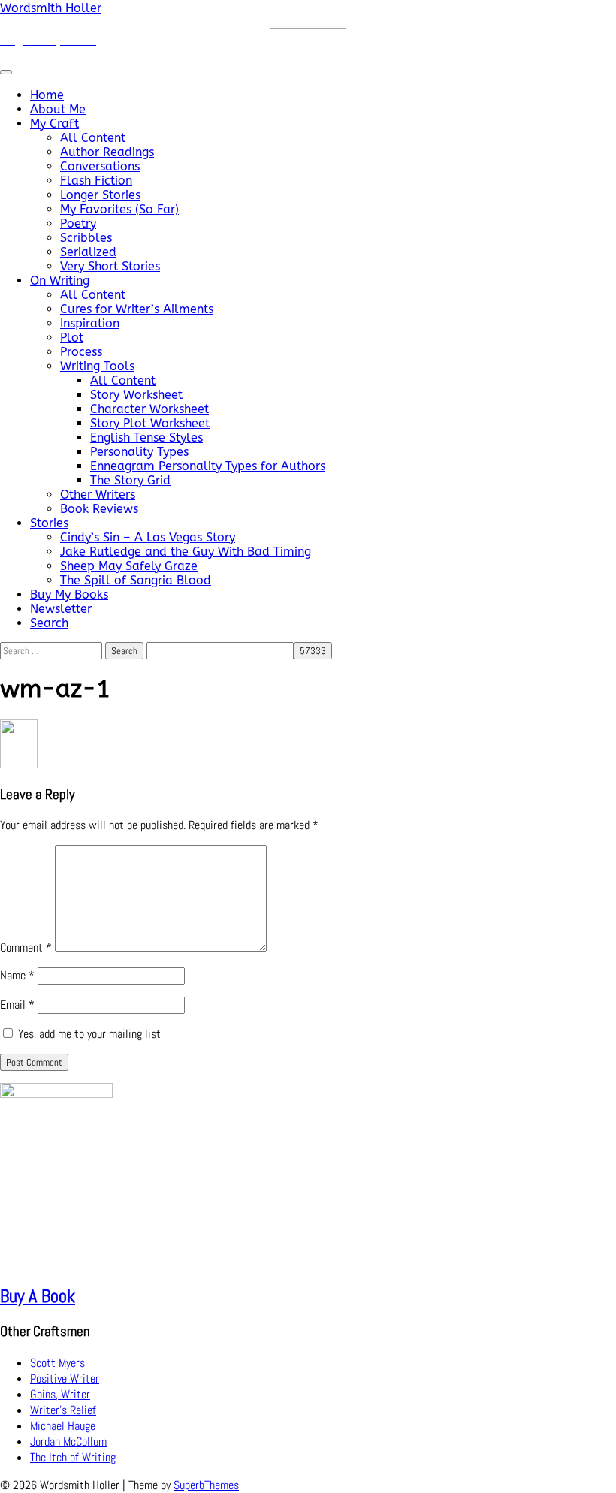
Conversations (100, 166)
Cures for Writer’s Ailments (136, 309)
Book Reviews (99, 509)
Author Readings (107, 152)
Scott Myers (57, 1363)
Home (47, 95)
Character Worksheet (149, 409)
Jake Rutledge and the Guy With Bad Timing (185, 551)
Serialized (88, 252)
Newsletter (61, 609)
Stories (49, 523)
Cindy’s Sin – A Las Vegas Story (147, 537)
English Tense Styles (146, 437)
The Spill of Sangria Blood (135, 580)
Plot (71, 337)
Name (17, 975)
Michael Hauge (62, 1426)
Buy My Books (69, 594)
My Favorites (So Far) (119, 209)
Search (49, 623)
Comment (26, 947)
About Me (58, 109)
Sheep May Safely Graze (129, 566)
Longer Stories (100, 195)
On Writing (59, 280)
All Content (92, 138)
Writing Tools (97, 366)
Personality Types (139, 452)
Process (81, 352)
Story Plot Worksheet (150, 423)
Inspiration (89, 323)
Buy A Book (37, 1296)
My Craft (54, 123)
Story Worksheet (136, 395)
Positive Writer (64, 1378)
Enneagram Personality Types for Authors (207, 466)
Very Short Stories (110, 266)
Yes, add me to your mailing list (88, 1034)
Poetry (78, 223)
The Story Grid (130, 480)
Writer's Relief (63, 1410)
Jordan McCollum (68, 1441)
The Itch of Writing (73, 1457)
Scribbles (86, 238)
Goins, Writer (60, 1394)
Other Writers (97, 494)
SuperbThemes (206, 1485)
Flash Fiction (96, 180)
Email (17, 1004)
